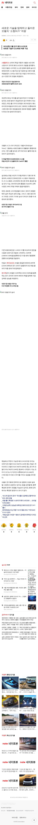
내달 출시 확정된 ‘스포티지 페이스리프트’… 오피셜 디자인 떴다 (19, 502)
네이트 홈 (15, 819)
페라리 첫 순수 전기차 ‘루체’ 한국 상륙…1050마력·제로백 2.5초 (27, 790)
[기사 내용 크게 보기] (35, 40)
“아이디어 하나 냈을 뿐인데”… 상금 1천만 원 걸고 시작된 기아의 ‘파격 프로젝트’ (27, 711)
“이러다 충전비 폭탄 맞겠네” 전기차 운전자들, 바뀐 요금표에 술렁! (10, 772)
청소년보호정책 (19, 812)
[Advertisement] (19, 16)
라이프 (34, 7)
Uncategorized (7, 574)
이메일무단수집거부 (29, 812)
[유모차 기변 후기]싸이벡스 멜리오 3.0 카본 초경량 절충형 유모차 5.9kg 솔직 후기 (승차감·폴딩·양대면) (10, 790)
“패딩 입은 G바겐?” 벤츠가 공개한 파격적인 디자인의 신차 (19, 516)
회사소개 (3, 812)
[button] (34, 820)
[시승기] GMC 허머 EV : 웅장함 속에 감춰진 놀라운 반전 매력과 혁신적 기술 (10, 730)
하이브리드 (11, 263)
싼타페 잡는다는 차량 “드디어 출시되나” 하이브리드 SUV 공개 (18, 511)
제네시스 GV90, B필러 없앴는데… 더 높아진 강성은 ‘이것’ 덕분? (10, 753)
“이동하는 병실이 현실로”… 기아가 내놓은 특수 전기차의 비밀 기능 (27, 693)
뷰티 (16, 7)
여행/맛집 (8, 7)
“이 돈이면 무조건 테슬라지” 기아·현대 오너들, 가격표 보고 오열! (27, 753)
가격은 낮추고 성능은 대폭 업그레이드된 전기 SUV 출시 (18, 506)
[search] (34, 2)
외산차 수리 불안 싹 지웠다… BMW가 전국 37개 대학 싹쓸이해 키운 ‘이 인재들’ (27, 730)
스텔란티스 (6, 63)
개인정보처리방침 (11, 812)
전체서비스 (23, 819)
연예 (22, 7)
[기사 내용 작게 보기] (32, 40)
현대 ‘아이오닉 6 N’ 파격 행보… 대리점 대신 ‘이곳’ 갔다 (10, 693)
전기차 (4, 273)
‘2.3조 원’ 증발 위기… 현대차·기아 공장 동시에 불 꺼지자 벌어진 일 (27, 772)
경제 (27, 7)
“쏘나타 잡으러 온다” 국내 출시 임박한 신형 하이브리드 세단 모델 (19, 497)
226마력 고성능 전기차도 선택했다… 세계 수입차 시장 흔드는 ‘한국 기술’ (10, 711)
